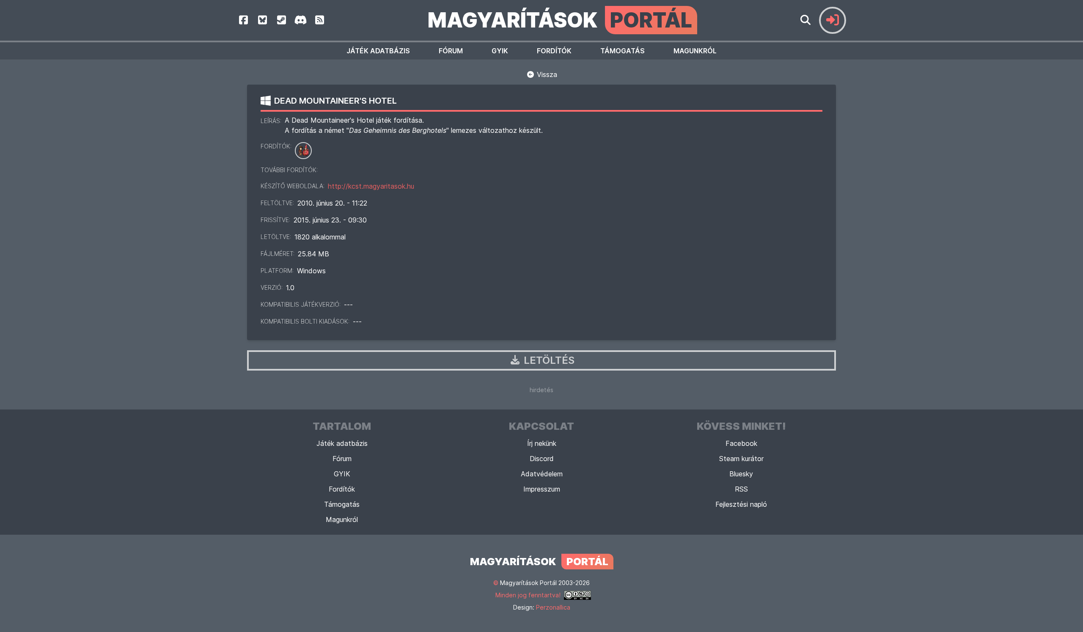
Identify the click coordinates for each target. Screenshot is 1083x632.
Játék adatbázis (378, 51)
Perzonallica (553, 607)
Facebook (741, 443)
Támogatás (622, 51)
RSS (741, 489)
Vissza (546, 74)
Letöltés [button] (547, 360)
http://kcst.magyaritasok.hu (371, 186)
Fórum (451, 51)
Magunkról (695, 51)
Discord (542, 458)
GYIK (500, 51)
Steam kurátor (741, 458)
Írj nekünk (541, 443)
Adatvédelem (542, 474)
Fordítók (554, 51)
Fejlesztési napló (741, 504)
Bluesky (741, 474)
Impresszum (541, 489)
